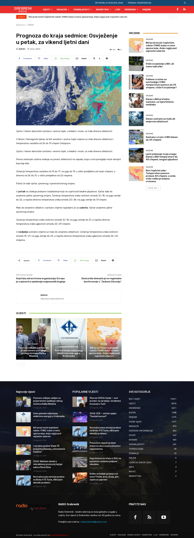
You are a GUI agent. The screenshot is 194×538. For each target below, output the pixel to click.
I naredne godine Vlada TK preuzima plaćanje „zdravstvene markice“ (63, 17)
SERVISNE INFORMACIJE (68, 347)
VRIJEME (30, 25)
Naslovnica (20, 25)
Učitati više (152, 188)
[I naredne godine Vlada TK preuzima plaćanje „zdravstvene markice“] (23, 450)
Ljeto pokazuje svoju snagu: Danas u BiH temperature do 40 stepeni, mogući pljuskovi (162, 157)
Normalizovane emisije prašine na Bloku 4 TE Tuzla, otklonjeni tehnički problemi (48, 480)
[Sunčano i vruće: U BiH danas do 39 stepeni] (136, 137)
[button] (185, 3)
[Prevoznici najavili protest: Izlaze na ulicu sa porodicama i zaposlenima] (79, 447)
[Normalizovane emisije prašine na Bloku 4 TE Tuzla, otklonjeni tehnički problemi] (23, 480)
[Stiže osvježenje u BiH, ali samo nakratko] (136, 63)
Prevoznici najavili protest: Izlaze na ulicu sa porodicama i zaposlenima (105, 446)
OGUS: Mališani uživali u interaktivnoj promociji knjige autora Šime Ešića (47, 464)
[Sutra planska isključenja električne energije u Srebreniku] (69, 339)
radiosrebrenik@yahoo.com (93, 522)
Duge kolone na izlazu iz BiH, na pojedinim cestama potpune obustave (105, 461)
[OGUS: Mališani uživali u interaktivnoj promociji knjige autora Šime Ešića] (23, 465)
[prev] (171, 17)
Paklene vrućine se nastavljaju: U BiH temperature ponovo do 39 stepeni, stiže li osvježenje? (161, 83)
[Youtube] (163, 517)
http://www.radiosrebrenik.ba (52, 299)
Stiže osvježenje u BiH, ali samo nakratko (160, 65)
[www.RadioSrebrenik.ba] (33, 507)
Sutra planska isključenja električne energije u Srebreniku (69, 353)
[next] (176, 17)
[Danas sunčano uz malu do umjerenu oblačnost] (136, 118)
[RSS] (184, 9)
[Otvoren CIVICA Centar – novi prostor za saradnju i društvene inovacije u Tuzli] (79, 402)
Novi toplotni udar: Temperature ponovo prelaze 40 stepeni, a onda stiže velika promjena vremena (161, 176)
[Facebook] (177, 9)
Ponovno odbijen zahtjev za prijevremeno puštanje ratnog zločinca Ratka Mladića (33, 351)
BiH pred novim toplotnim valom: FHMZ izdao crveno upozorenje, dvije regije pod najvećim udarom (104, 351)
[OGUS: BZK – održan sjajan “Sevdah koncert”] (79, 417)
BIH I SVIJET (33, 344)
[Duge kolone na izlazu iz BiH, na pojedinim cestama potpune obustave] (79, 462)
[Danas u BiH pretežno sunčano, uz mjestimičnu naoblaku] (136, 100)
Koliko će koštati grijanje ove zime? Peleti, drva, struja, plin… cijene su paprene (105, 477)
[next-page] (23, 365)
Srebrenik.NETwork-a (59, 535)
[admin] (28, 297)
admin (22, 49)
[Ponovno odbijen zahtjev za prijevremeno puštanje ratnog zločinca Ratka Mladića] (33, 339)
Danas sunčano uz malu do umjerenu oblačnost (160, 120)
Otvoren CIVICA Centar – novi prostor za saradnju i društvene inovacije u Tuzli (105, 401)
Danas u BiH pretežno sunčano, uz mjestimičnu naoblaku (160, 102)
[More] (107, 58)
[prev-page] (18, 365)
